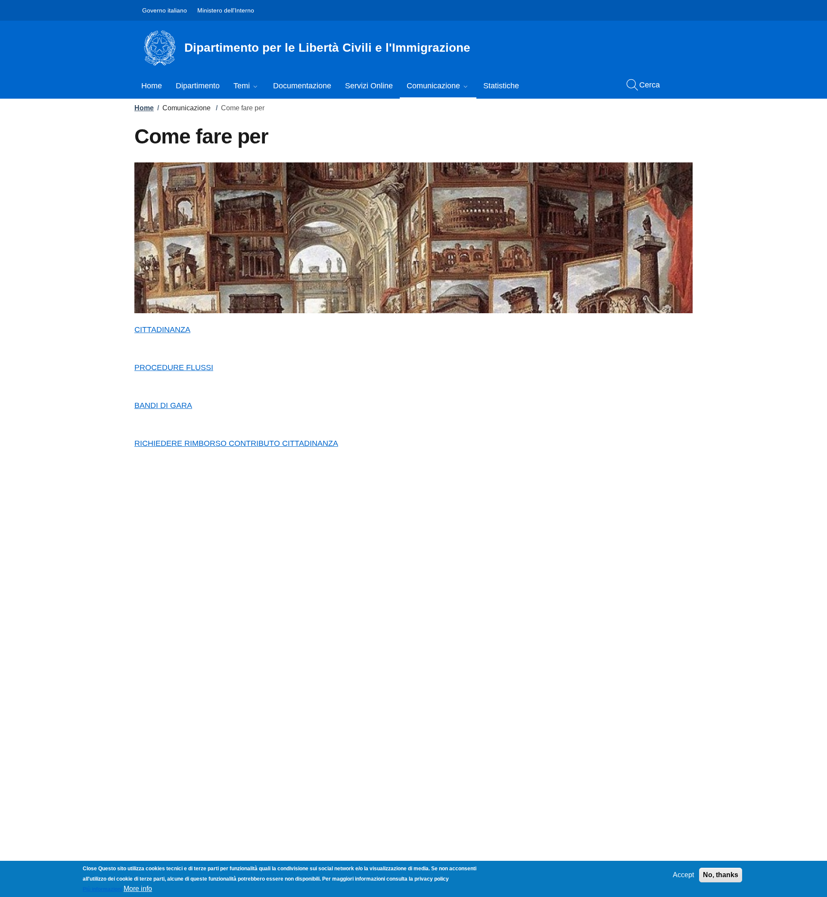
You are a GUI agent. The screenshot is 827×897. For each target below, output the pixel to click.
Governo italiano (164, 10)
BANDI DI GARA (163, 405)
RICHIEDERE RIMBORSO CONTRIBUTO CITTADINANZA (236, 443)
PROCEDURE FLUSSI (173, 367)
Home (144, 108)
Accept (683, 874)
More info (138, 888)
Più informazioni (102, 889)
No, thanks (720, 874)
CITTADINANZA (162, 329)
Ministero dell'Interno (225, 10)
